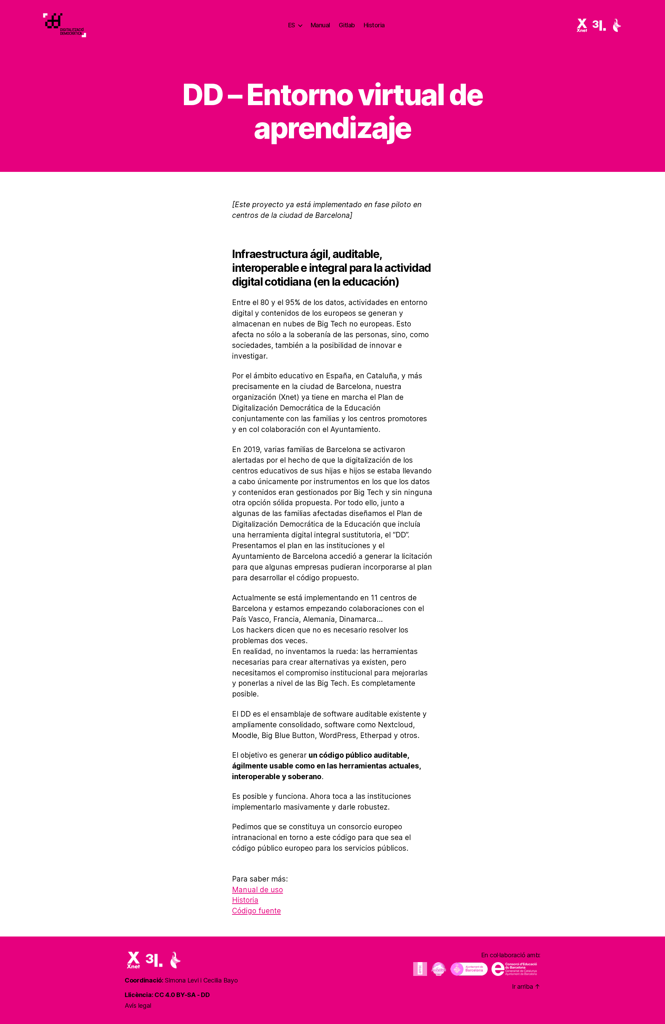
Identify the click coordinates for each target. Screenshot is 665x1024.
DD (205, 994)
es (291, 25)
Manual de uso (257, 889)
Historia (374, 25)
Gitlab (347, 25)
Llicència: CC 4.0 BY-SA (160, 994)
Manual (320, 25)
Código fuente (256, 910)
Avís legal (138, 1005)
